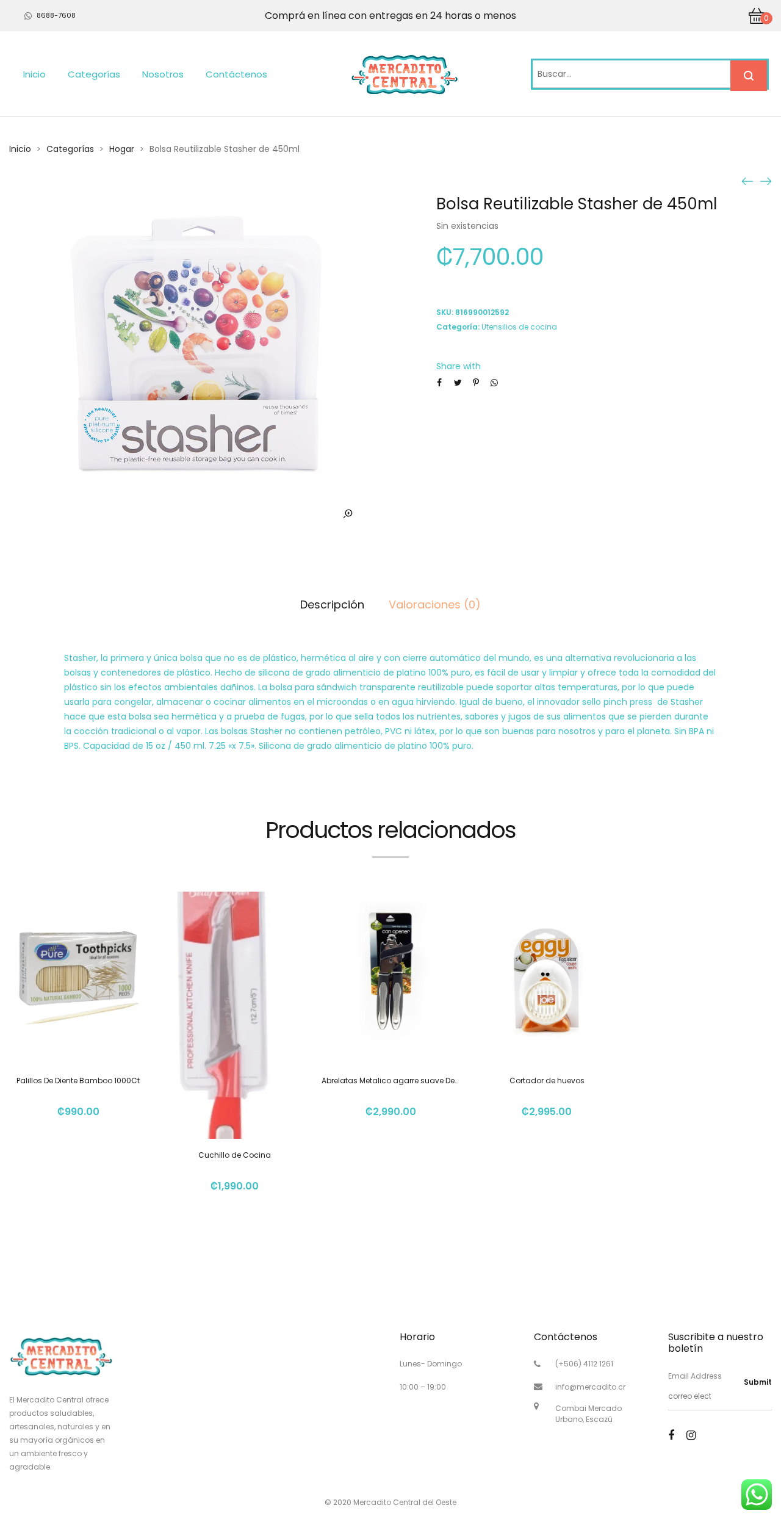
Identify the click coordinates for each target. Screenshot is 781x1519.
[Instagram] (691, 1435)
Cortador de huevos (547, 1080)
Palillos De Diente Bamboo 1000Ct (78, 1080)
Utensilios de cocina (519, 327)
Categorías (94, 74)
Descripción (332, 604)
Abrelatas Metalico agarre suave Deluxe (395, 1080)
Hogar (121, 149)
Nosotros (163, 74)
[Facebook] (671, 1435)
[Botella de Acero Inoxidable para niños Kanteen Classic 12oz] (747, 180)
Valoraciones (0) (435, 604)
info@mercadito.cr (590, 1387)
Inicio (34, 74)
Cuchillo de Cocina (234, 1155)
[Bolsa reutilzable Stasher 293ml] (766, 180)
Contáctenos (236, 74)
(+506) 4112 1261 (584, 1363)
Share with (458, 366)
